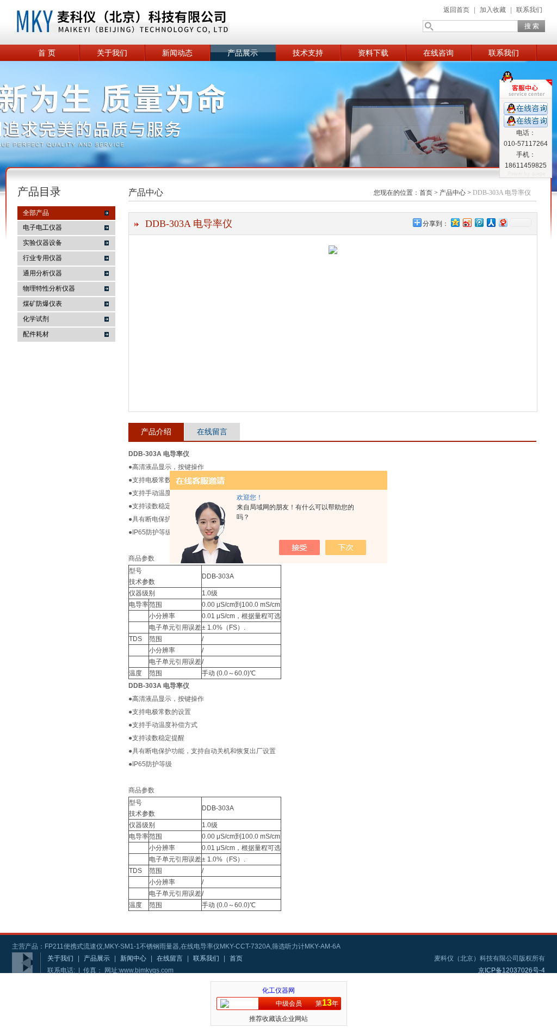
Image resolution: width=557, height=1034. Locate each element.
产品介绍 (156, 431)
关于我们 (112, 52)
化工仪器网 (278, 990)
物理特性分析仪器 (49, 288)
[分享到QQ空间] (455, 222)
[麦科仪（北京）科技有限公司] (121, 22)
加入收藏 (493, 10)
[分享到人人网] (491, 222)
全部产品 (36, 213)
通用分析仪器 (42, 273)
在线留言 (212, 431)
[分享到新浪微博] (467, 222)
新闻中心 (133, 958)
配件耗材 (36, 334)
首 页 (46, 52)
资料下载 (373, 52)
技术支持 (308, 52)
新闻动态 (177, 52)
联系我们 (529, 10)
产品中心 (453, 192)
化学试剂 (36, 319)
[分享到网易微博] (503, 222)
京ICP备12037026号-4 (511, 970)
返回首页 (456, 10)
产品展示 (242, 52)
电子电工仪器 (42, 227)
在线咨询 (438, 52)
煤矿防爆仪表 (42, 303)
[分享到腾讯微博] (479, 222)
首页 (425, 192)
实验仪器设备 (42, 243)
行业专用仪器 (42, 258)
